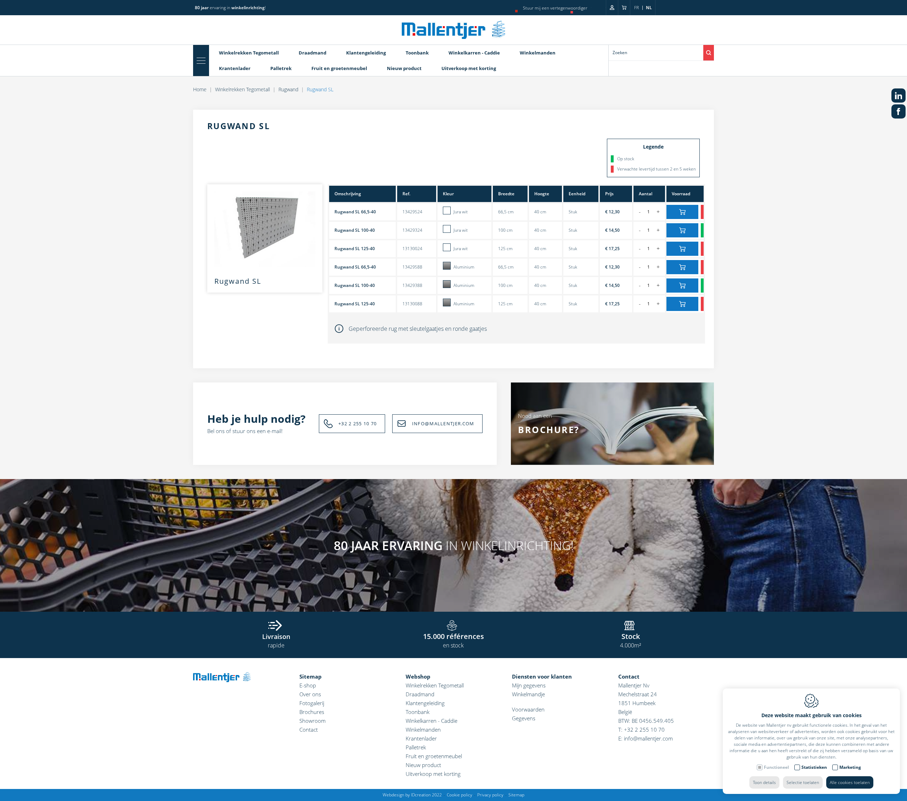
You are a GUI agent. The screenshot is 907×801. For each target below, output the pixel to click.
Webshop (418, 676)
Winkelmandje (528, 694)
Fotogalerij (311, 703)
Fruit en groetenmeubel (339, 68)
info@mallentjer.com (648, 738)
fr (636, 8)
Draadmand (312, 53)
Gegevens (523, 718)
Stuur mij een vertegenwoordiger (555, 8)
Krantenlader (234, 68)
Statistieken (814, 767)
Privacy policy (490, 795)
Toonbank (417, 53)
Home (200, 89)
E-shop (307, 685)
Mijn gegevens (529, 685)
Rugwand (288, 89)
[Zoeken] (708, 52)
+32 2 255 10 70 (357, 423)
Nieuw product (404, 68)
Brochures (311, 711)
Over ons (310, 694)
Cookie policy (459, 795)
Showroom (312, 720)
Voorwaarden (528, 709)
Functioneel (776, 767)
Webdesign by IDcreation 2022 (412, 795)
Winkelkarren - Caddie (474, 53)
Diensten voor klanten (542, 676)
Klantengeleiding (366, 53)
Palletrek (281, 68)
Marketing (850, 767)
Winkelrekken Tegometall (249, 53)
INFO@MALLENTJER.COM (443, 423)
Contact (308, 729)
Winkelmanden (538, 53)
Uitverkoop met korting (468, 68)
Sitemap (310, 676)
